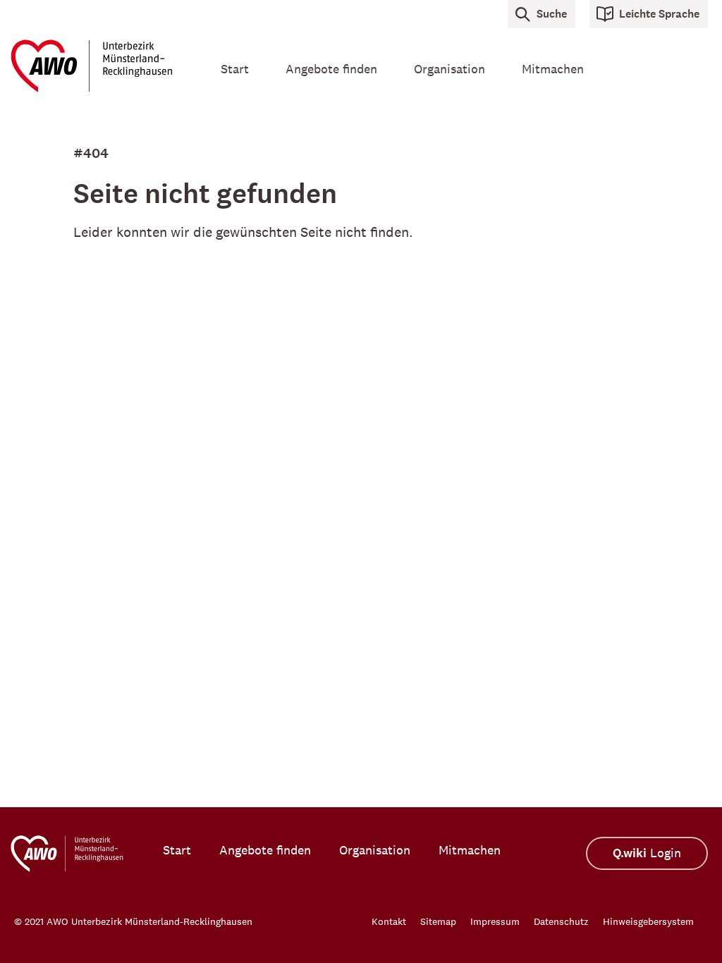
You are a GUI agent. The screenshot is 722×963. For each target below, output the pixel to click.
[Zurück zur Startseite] (97, 65)
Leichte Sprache (659, 13)
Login (647, 853)
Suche (552, 13)
